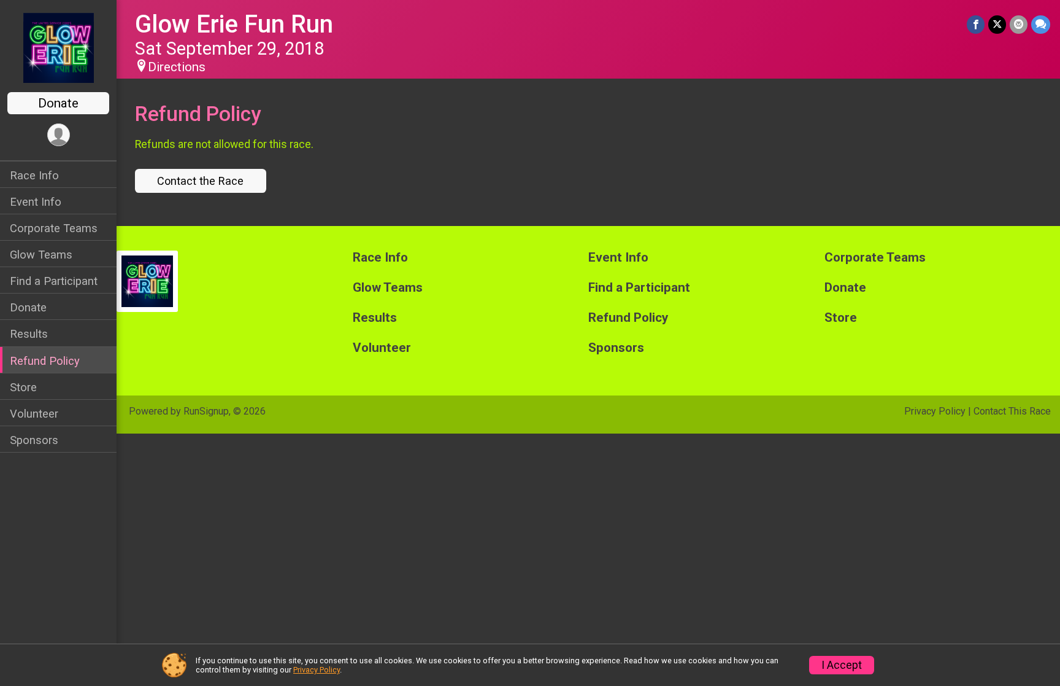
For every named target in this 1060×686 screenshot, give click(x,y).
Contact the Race (200, 180)
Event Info (35, 201)
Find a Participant (54, 281)
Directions (176, 67)
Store (23, 387)
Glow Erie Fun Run (234, 24)
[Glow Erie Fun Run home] (58, 47)
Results (29, 333)
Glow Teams (41, 254)
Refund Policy (45, 360)
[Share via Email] (1018, 24)
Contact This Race (1012, 411)
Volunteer (34, 413)
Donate (58, 103)
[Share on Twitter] (997, 24)
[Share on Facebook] (976, 24)
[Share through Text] (1040, 24)
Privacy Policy (935, 411)
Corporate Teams (54, 228)
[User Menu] (58, 134)
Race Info (34, 175)
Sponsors (34, 440)
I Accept (841, 665)
